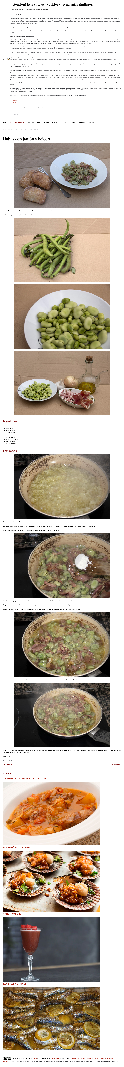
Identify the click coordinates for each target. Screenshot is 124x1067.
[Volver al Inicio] (6, 59)
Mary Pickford (12, 914)
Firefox (15, 102)
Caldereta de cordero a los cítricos (27, 779)
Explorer (15, 100)
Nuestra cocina (17, 122)
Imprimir (8, 760)
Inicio (5, 122)
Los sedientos (43, 122)
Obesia (82, 122)
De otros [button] (30, 122)
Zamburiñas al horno (16, 847)
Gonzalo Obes (55, 1058)
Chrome (15, 99)
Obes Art (91, 122)
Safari (14, 104)
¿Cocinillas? (70, 122)
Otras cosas (57, 122)
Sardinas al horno (15, 984)
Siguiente (116, 764)
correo (56, 107)
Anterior (8, 764)
